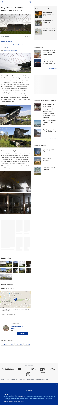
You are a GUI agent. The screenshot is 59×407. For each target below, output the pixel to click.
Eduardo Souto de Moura (16, 45)
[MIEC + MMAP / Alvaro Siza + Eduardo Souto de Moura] (37, 123)
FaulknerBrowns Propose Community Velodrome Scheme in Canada (49, 52)
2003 (8, 48)
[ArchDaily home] (29, 2)
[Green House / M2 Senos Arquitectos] (37, 171)
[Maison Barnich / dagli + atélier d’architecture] (38, 31)
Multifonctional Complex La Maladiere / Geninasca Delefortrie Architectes (49, 62)
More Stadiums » (53, 68)
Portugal (10, 42)
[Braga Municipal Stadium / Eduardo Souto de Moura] (3, 264)
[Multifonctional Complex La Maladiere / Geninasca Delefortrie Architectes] (37, 63)
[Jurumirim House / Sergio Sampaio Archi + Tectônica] (38, 14)
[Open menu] (2, 2)
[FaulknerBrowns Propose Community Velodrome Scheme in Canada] (37, 54)
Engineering (7, 50)
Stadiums (4, 42)
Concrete (5, 344)
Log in (55, 1)
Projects (11, 344)
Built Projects (19, 344)
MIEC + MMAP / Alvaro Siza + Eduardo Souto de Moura (49, 122)
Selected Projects (29, 344)
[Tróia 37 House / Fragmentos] (37, 161)
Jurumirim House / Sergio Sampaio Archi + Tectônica (49, 14)
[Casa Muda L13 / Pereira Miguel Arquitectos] (37, 152)
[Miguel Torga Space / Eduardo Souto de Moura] (37, 133)
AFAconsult (14, 50)
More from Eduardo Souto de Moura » (48, 138)
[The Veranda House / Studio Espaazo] (38, 23)
